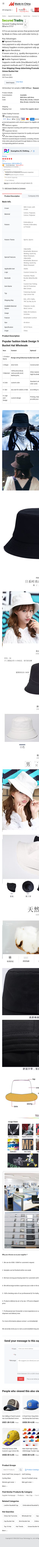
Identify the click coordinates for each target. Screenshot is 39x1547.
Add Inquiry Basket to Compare (15, 188)
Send (20, 1379)
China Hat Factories (10, 1516)
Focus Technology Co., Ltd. (27, 1538)
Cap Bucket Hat (9, 1521)
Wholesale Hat (26, 1516)
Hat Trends (19, 1526)
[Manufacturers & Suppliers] (19, 4)
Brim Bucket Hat (24, 1521)
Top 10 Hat (7, 1526)
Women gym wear (8, 1482)
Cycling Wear (6, 1478)
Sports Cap (26, 16)
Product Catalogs (33, 1470)
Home (4, 16)
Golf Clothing (26, 1474)
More (4, 1530)
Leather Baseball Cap (11, 1505)
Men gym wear (27, 1482)
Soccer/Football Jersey (29, 1478)
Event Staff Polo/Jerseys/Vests (12, 1474)
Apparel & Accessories (14, 16)
